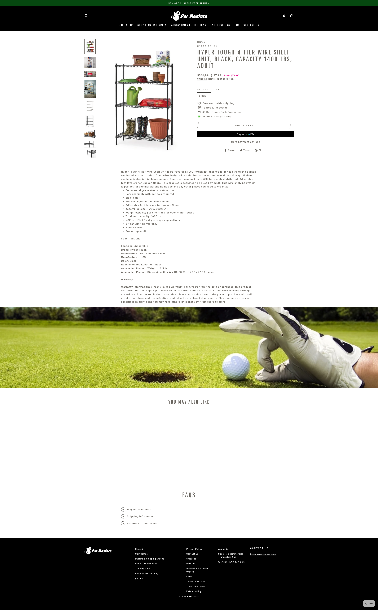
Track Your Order (195, 586)
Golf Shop (126, 25)
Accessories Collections (188, 25)
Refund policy (193, 591)
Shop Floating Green (152, 25)
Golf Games (141, 553)
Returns (190, 563)
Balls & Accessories (146, 563)
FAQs (189, 576)
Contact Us (251, 25)
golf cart (140, 578)
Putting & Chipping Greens (149, 558)
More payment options (245, 141)
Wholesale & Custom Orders (197, 570)
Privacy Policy (194, 549)
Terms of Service (195, 581)
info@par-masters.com (263, 554)
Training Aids (142, 568)
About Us (223, 549)
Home (200, 41)
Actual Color (208, 89)
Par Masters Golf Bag (146, 573)
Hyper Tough (207, 46)
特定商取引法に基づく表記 (232, 562)
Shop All (139, 549)
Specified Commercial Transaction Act (230, 555)
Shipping (202, 78)
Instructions (220, 25)
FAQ (236, 25)
